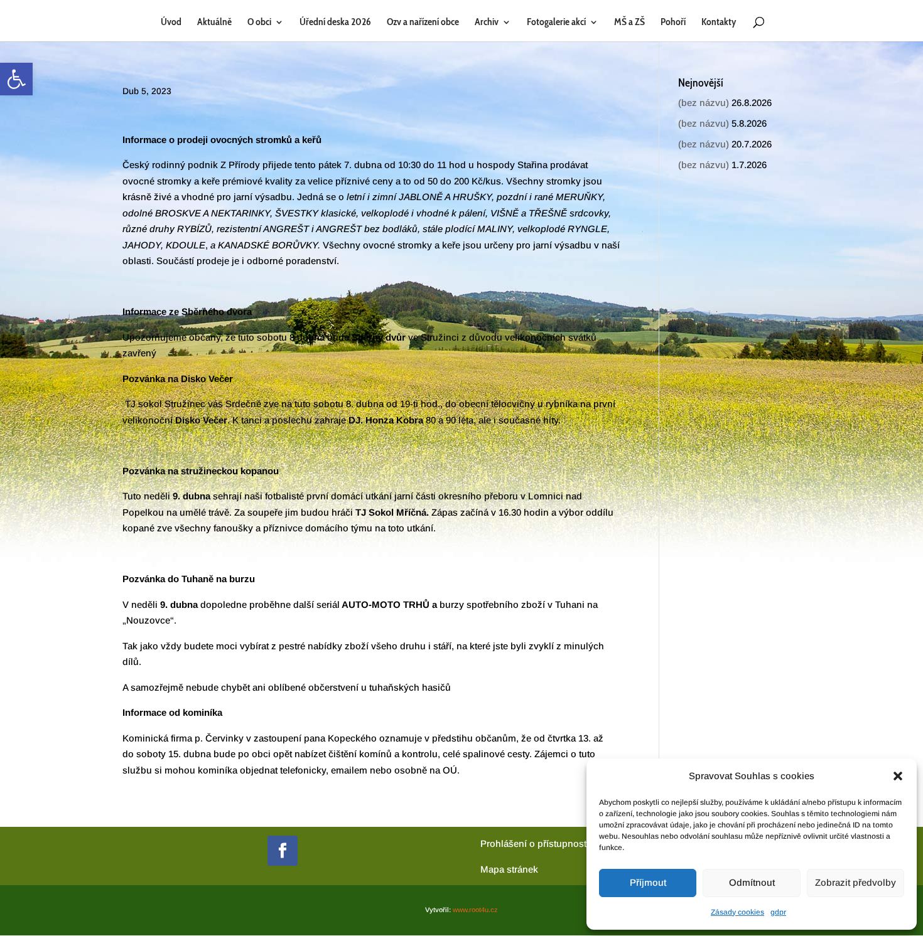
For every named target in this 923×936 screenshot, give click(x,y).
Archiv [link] (487, 23)
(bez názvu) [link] (703, 102)
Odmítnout (752, 882)
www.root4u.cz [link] (475, 909)
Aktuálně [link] (214, 23)
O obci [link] (259, 23)
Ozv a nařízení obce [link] (423, 23)
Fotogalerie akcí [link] (556, 23)
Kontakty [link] (718, 23)
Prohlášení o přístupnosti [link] (534, 843)
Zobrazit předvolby (855, 882)
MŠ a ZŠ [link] (629, 23)
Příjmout (648, 882)
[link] (16, 79)
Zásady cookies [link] (737, 912)
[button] (898, 776)
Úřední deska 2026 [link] (335, 23)
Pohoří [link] (673, 23)
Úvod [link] (171, 23)
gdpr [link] (778, 912)
